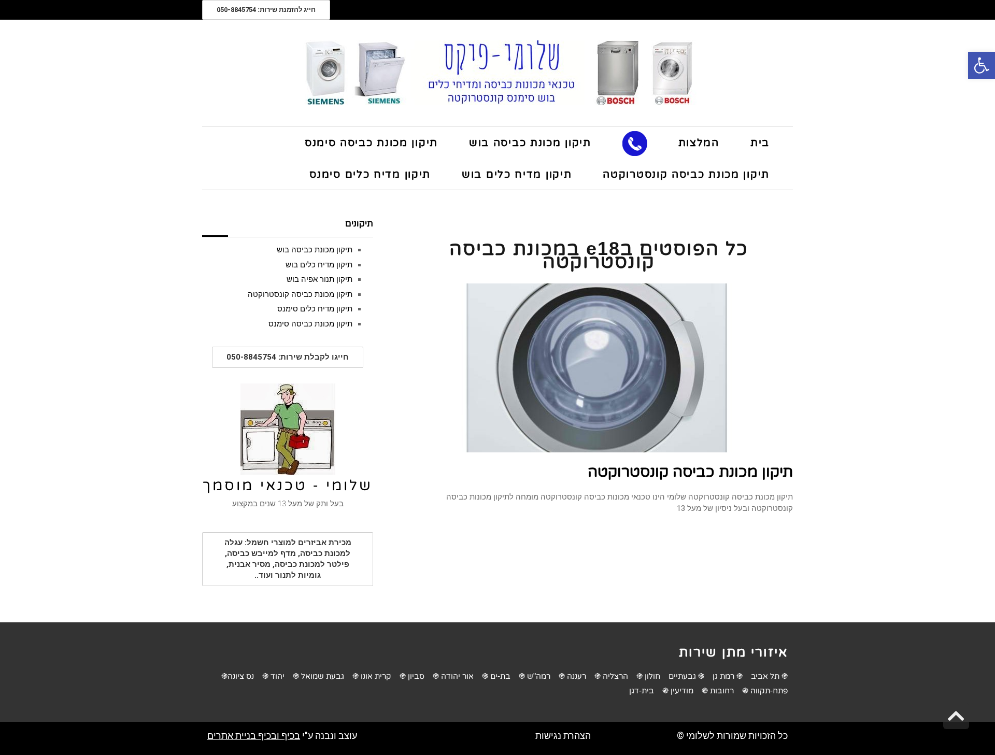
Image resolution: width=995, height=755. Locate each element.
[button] (981, 65)
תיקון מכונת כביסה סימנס (310, 324)
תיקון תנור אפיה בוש (319, 279)
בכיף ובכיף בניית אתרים (253, 735)
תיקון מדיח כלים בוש (319, 264)
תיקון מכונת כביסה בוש (314, 249)
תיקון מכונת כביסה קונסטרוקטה (690, 471)
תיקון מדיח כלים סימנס (314, 309)
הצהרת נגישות (563, 735)
